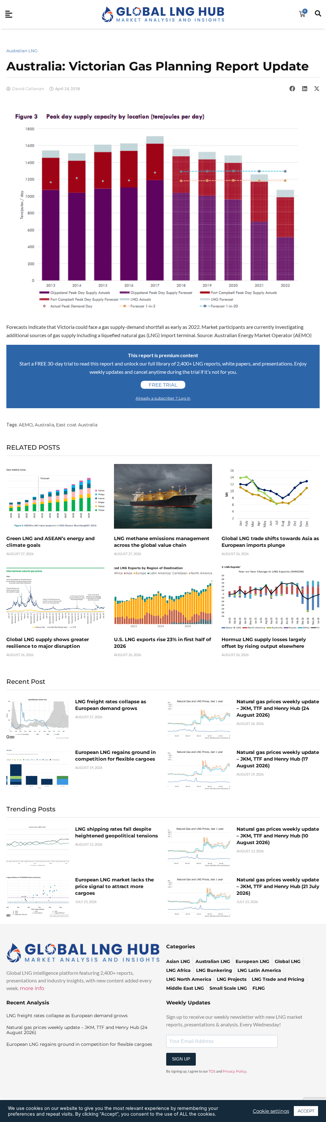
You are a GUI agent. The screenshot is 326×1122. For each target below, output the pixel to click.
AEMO (26, 425)
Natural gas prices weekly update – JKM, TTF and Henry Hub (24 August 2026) (278, 708)
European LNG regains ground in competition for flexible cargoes (79, 1044)
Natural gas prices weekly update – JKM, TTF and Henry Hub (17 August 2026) (278, 759)
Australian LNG (22, 50)
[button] (292, 89)
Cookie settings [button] (271, 1111)
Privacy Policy (234, 1071)
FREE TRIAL (163, 385)
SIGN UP (181, 1058)
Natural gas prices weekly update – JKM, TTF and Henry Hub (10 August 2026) (278, 835)
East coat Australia (76, 425)
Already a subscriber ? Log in (163, 398)
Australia (44, 425)
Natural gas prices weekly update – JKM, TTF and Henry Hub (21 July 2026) (278, 886)
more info (32, 988)
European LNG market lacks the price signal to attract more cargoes (114, 886)
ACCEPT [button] (306, 1110)
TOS (212, 1071)
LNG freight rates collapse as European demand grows (67, 1015)
